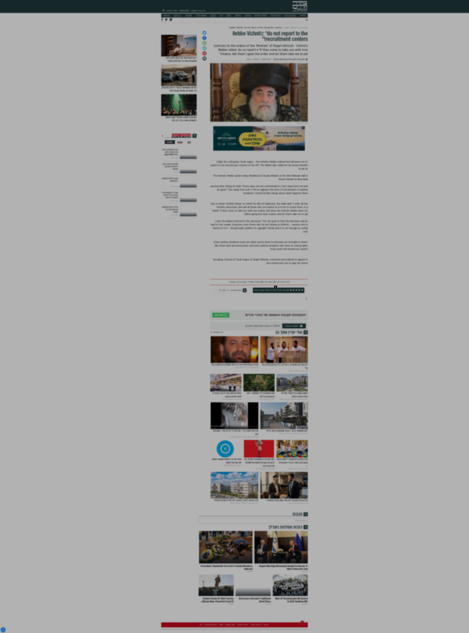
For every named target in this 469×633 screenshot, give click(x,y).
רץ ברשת (177, 15)
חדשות (303, 15)
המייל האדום (172, 10)
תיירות (213, 15)
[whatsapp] (204, 105)
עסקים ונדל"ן (201, 15)
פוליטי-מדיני (275, 15)
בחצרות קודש (290, 15)
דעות (229, 15)
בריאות (238, 15)
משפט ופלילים (260, 15)
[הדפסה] (204, 111)
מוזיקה (248, 15)
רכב (221, 15)
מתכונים (188, 15)
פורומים (166, 15)
